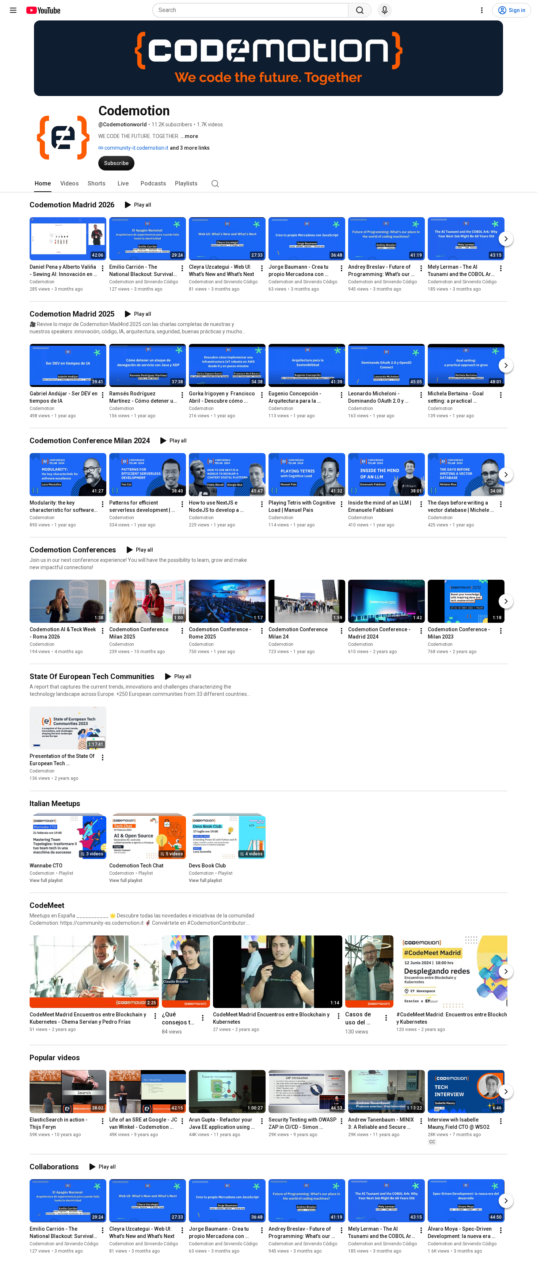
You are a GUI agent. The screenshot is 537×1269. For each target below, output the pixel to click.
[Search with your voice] (384, 10)
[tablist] (268, 183)
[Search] (360, 10)
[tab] (43, 183)
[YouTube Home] (42, 10)
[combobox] (253, 10)
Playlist (66, 873)
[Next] (506, 238)
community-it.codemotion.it (135, 148)
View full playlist (46, 880)
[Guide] (13, 10)
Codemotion (42, 281)
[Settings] (481, 10)
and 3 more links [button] (190, 148)
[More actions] (102, 268)
